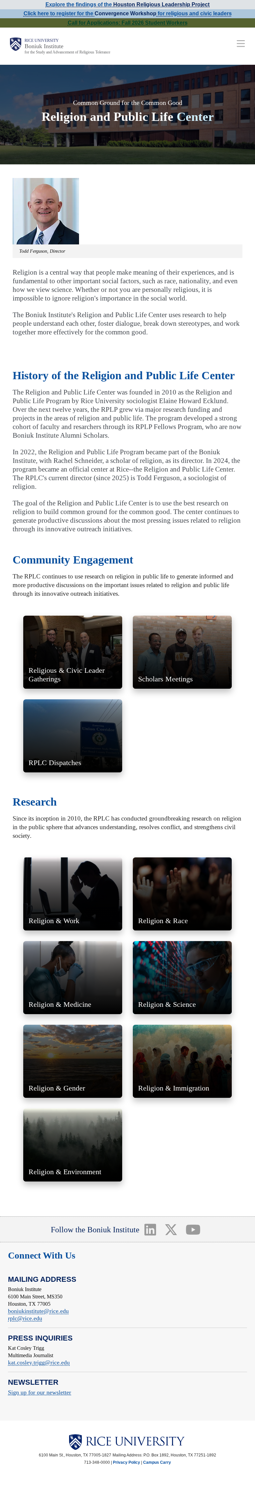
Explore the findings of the (127, 4)
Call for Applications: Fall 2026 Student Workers (128, 23)
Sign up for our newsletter (39, 1392)
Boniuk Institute (44, 46)
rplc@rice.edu (25, 1318)
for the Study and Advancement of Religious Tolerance (67, 52)
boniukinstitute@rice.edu (38, 1311)
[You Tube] (193, 1229)
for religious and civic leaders (194, 13)
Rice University (42, 41)
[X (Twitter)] (171, 1229)
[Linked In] (150, 1229)
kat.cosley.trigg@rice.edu (39, 1362)
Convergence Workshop (125, 13)
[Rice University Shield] (15, 46)
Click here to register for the (59, 13)
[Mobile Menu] (241, 43)
